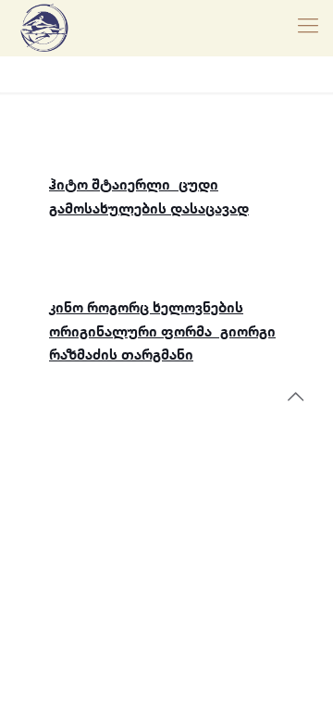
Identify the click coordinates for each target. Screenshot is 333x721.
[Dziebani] (44, 27)
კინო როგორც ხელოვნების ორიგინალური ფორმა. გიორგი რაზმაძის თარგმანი (162, 331)
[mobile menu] (308, 27)
